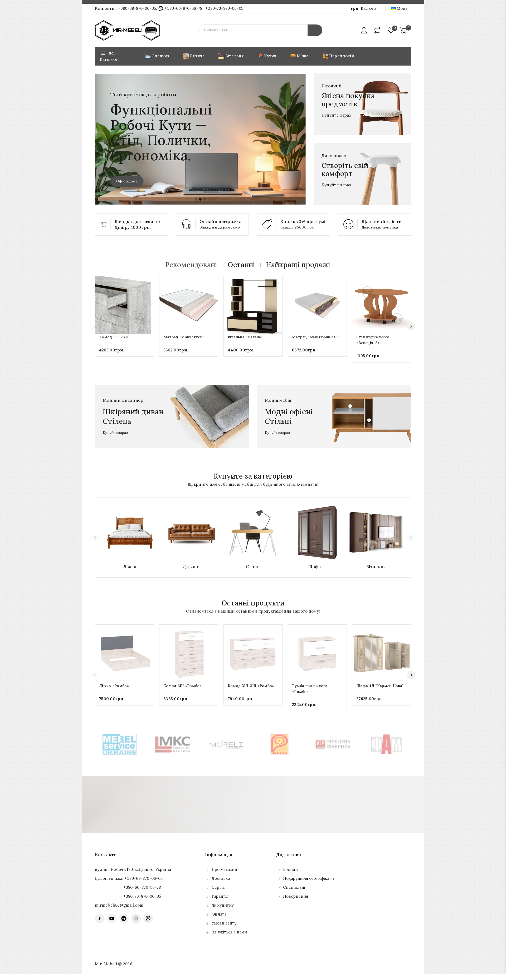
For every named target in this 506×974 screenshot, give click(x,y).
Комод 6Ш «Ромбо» (182, 685)
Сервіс (218, 887)
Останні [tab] (241, 264)
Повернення (295, 896)
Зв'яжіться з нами (229, 932)
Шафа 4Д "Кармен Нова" (380, 685)
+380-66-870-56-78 (183, 8)
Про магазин (224, 869)
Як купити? (223, 905)
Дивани (191, 566)
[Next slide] (411, 326)
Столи (253, 566)
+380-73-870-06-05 (224, 8)
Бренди (290, 869)
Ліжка (130, 566)
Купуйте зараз (336, 115)
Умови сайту (224, 923)
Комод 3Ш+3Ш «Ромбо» (251, 685)
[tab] (196, 199)
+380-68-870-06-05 (137, 8)
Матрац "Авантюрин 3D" (315, 337)
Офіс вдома (127, 181)
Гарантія (220, 896)
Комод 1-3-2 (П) (114, 337)
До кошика (124, 360)
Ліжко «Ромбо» (114, 685)
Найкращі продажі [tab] (298, 264)
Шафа (314, 566)
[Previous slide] (95, 326)
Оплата (219, 914)
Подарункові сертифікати (308, 878)
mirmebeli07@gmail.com (119, 905)
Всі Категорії (109, 56)
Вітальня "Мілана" (245, 337)
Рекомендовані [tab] (191, 264)
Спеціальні (294, 887)
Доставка (221, 878)
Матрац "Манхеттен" (183, 337)
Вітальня (376, 566)
